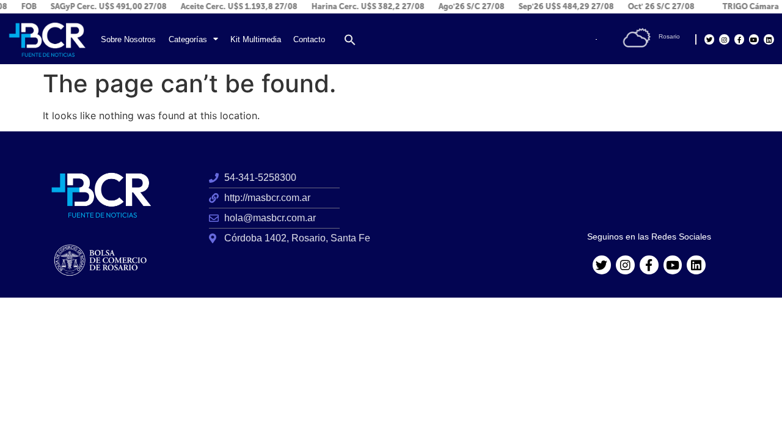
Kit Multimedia (255, 39)
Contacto (309, 39)
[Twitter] (709, 39)
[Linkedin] (768, 39)
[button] (350, 40)
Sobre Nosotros (128, 39)
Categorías (188, 39)
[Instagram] (724, 39)
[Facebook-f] (739, 39)
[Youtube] (754, 39)
